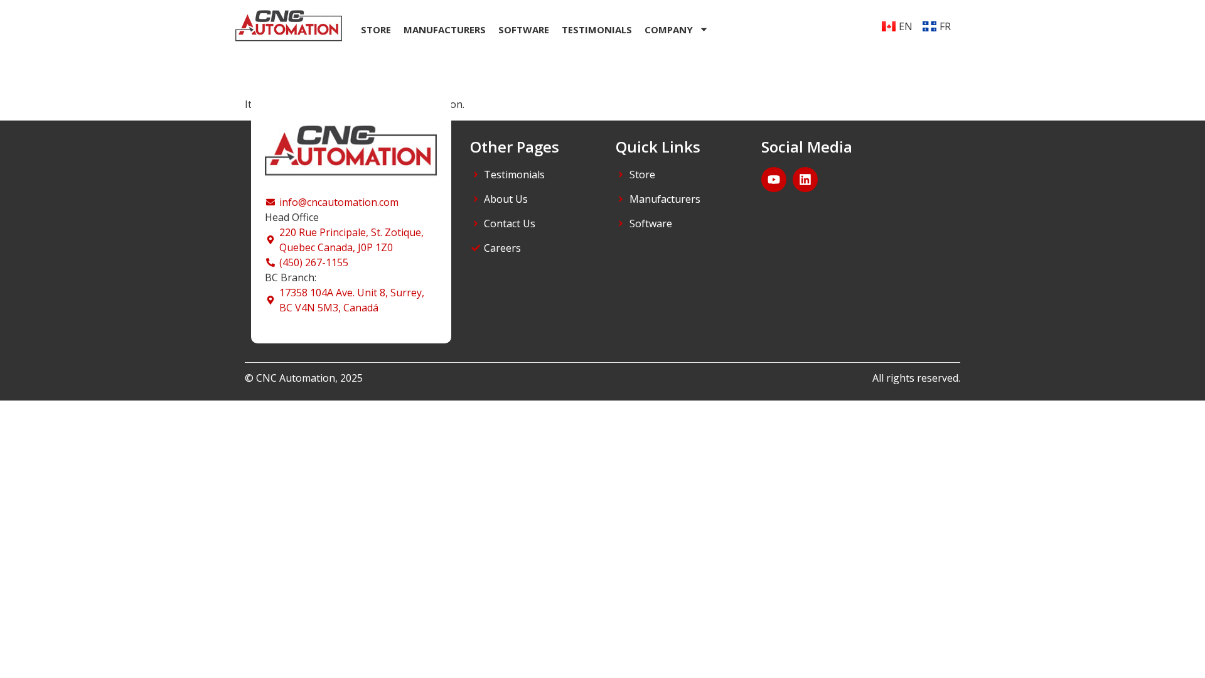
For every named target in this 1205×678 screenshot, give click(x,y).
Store (376, 29)
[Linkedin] (805, 179)
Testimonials (597, 29)
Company (669, 29)
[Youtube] (773, 179)
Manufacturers (445, 29)
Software (523, 29)
